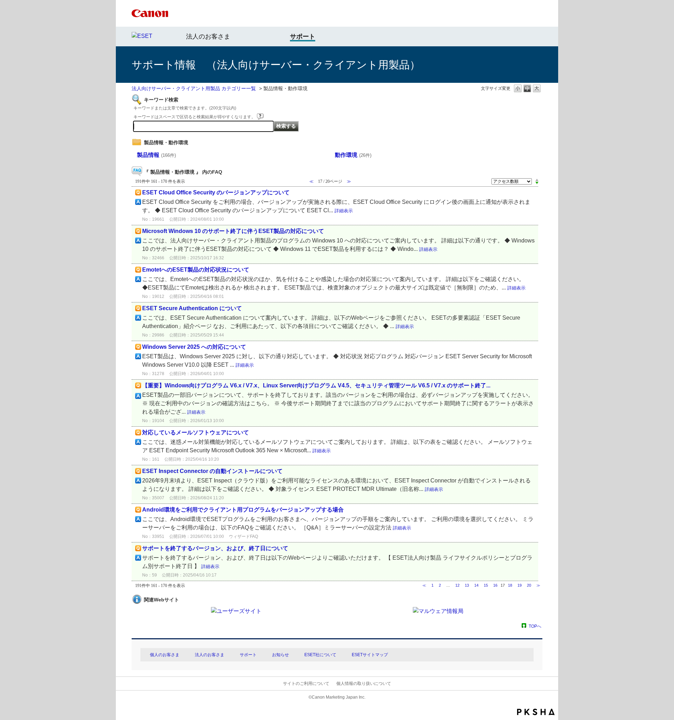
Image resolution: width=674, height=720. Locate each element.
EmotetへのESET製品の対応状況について (195, 270)
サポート (248, 654)
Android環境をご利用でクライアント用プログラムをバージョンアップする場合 (243, 510)
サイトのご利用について (306, 683)
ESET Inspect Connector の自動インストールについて (212, 471)
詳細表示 (344, 210)
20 (529, 585)
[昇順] (536, 179)
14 (476, 585)
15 (486, 585)
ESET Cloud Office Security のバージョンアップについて (216, 192)
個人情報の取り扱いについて (363, 683)
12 (457, 585)
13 (467, 585)
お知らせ (280, 654)
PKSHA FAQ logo (536, 711)
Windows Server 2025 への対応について (194, 347)
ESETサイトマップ (370, 654)
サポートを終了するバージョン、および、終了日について (215, 548)
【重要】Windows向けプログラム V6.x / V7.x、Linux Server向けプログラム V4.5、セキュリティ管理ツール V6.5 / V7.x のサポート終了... (316, 385)
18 (510, 585)
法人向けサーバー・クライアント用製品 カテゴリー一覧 (194, 88)
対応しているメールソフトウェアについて (195, 432)
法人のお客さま (208, 36)
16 (495, 585)
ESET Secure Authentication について (192, 308)
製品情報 (156, 155)
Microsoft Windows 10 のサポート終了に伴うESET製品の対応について (233, 231)
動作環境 (353, 155)
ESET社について (320, 654)
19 (519, 585)
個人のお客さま (164, 654)
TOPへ (535, 626)
